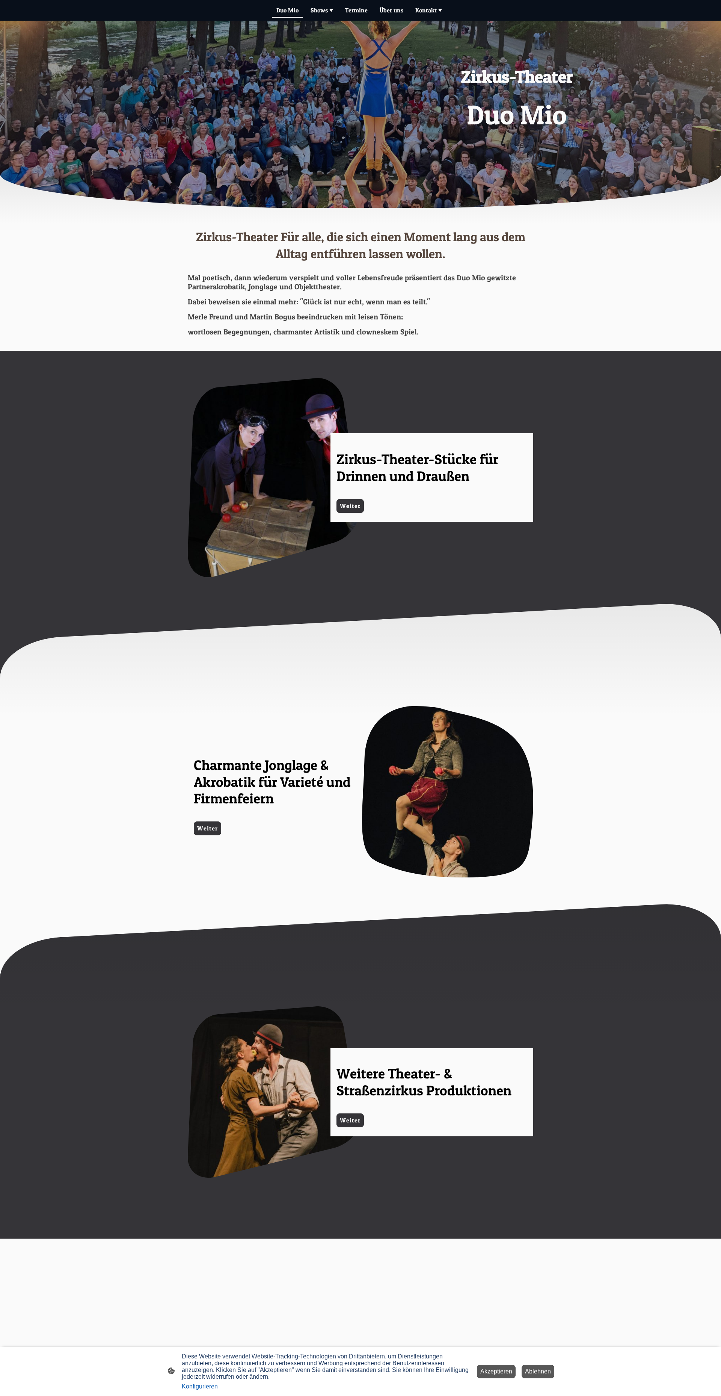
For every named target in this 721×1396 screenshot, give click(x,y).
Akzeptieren (496, 1371)
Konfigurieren (200, 1386)
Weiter (350, 506)
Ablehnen (538, 1371)
